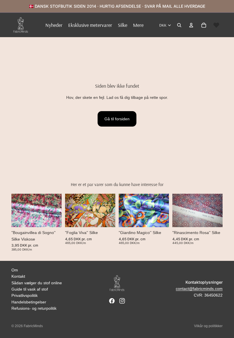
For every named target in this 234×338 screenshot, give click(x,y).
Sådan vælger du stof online (36, 283)
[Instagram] (122, 300)
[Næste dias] (55, 210)
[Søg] (179, 25)
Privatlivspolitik (24, 295)
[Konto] (191, 25)
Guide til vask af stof (29, 289)
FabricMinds (33, 326)
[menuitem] (138, 25)
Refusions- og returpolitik (34, 308)
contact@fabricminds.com (199, 288)
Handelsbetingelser (28, 302)
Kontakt (18, 276)
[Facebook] (111, 300)
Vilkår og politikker (208, 326)
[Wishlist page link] (216, 25)
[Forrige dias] (17, 210)
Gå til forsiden (117, 119)
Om (14, 270)
